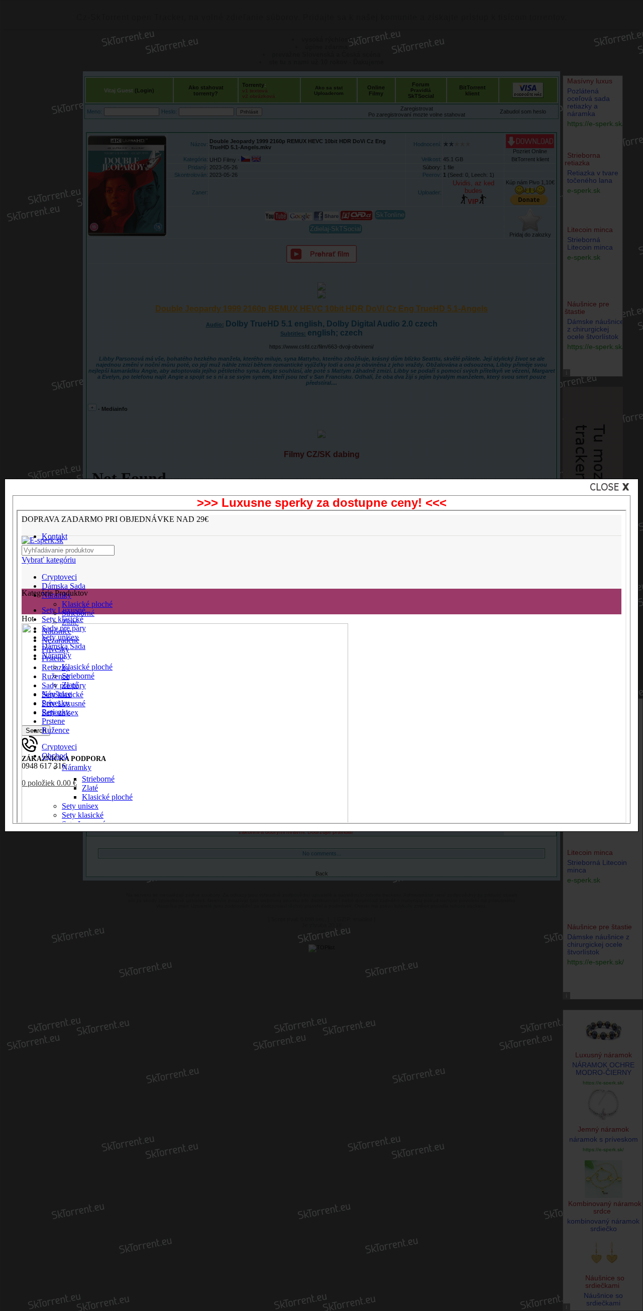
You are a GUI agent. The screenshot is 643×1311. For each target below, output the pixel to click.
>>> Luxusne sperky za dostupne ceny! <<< (322, 502)
